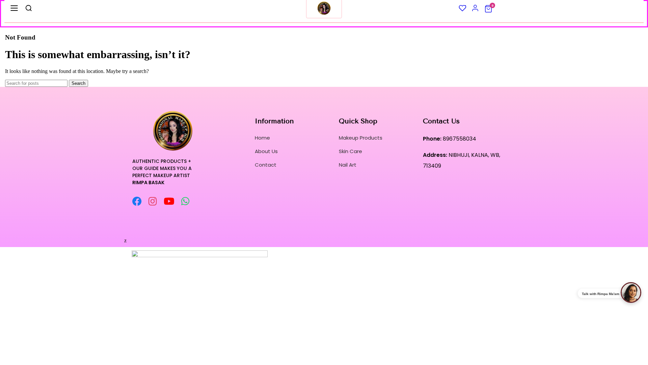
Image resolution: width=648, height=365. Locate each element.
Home (262, 137)
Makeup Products (360, 137)
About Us (266, 151)
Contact (265, 164)
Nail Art (347, 164)
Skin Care (350, 151)
